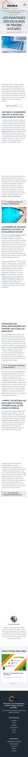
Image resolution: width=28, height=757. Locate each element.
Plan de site (14, 746)
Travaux (14, 732)
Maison (14, 730)
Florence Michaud (11, 32)
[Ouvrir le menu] (24, 4)
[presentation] (14, 662)
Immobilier (14, 725)
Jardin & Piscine (13, 11)
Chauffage (14, 720)
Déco (14, 723)
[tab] (11, 683)
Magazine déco (5, 11)
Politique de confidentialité (14, 741)
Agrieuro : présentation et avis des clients (13, 674)
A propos (14, 751)
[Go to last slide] (4, 668)
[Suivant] (24, 668)
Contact (14, 748)
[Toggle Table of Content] (19, 106)
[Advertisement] (14, 69)
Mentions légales (14, 744)
